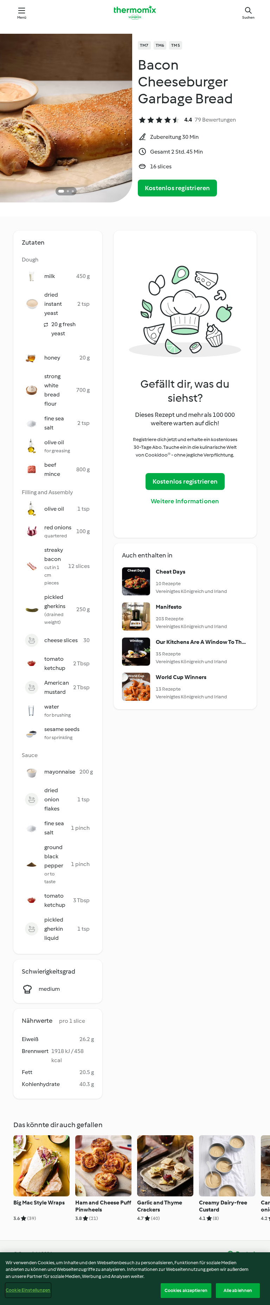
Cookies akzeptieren (186, 1290)
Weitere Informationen (185, 501)
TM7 (144, 45)
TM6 (160, 45)
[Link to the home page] (135, 13)
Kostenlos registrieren (177, 188)
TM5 (175, 45)
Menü (22, 17)
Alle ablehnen (238, 1290)
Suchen (248, 17)
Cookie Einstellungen (28, 1290)
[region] (135, 1278)
